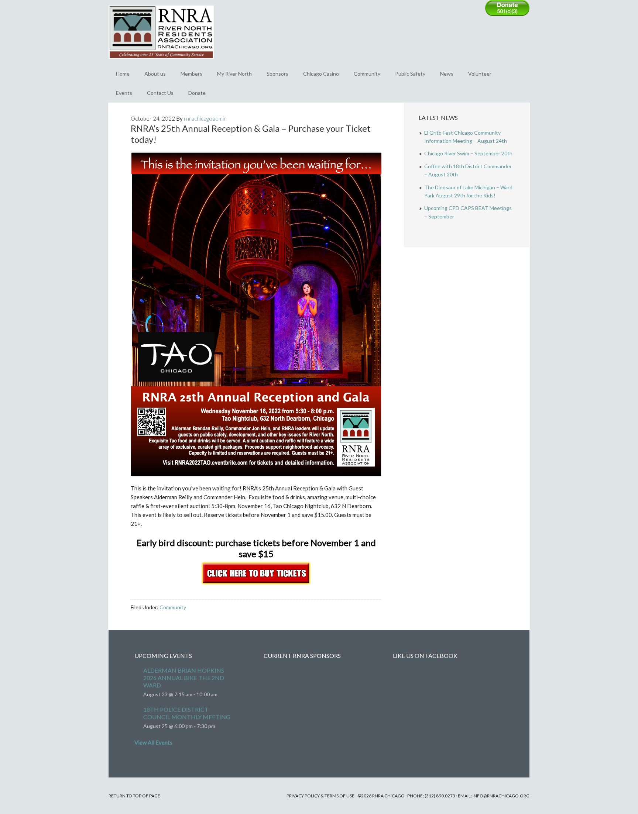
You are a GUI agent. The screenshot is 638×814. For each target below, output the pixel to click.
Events (124, 93)
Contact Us (160, 93)
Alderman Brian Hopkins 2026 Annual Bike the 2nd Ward (183, 678)
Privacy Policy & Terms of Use (320, 796)
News (446, 73)
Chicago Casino (321, 73)
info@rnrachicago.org (501, 796)
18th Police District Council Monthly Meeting (186, 713)
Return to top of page (134, 796)
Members (191, 73)
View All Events (153, 742)
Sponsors (277, 73)
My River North (234, 73)
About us (155, 73)
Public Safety (410, 73)
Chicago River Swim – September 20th (468, 153)
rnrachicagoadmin (205, 118)
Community (367, 73)
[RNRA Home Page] (161, 62)
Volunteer (479, 73)
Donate (197, 93)
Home (123, 73)
